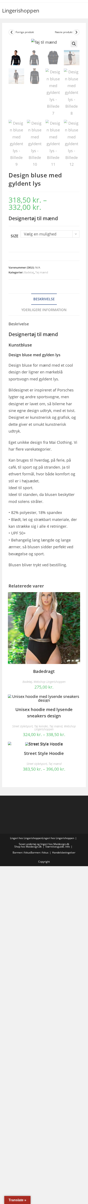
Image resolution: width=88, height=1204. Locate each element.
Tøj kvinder (41, 726)
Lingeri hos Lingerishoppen (26, 838)
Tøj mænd (41, 272)
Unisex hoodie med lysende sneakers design (44, 713)
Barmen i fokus (22, 852)
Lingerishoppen (20, 10)
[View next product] (76, 32)
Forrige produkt (25, 32)
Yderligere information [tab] (44, 310)
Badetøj (29, 272)
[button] (73, 43)
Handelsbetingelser (63, 852)
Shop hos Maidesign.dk (28, 846)
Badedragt (44, 671)
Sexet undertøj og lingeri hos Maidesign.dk (44, 844)
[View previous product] (12, 32)
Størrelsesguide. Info (57, 846)
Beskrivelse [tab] (44, 299)
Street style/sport (22, 726)
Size (14, 235)
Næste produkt (63, 32)
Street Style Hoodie (44, 753)
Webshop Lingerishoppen (50, 682)
